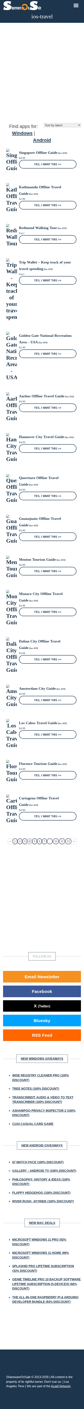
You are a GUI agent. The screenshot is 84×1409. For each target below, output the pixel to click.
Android (42, 140)
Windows (22, 133)
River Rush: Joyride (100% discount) (43, 1201)
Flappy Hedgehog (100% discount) (41, 1192)
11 (55, 841)
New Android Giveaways (42, 1145)
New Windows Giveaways (42, 1058)
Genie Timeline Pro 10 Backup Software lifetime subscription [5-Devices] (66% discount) (46, 1284)
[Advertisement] (42, 73)
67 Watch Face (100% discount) (38, 1162)
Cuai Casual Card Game (32, 1124)
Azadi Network (61, 1386)
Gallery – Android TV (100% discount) (44, 1170)
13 (68, 841)
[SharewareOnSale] (23, 5)
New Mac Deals (42, 1223)
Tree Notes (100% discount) (35, 1088)
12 (62, 841)
